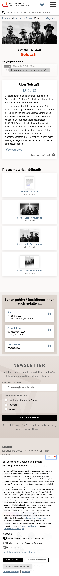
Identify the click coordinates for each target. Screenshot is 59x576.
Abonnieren (29, 417)
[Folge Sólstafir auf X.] (29, 90)
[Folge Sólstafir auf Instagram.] (34, 90)
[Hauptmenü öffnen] (52, 4)
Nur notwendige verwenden (18, 566)
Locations (7, 454)
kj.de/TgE (52, 18)
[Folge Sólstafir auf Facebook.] (24, 90)
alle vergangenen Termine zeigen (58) (28, 70)
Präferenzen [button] (12, 543)
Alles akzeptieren (13, 560)
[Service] (42, 4)
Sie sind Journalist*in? (29, 427)
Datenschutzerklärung (28, 526)
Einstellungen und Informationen (19, 552)
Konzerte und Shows (22, 18)
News (48, 451)
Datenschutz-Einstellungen (36, 518)
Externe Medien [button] (14, 547)
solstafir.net (14, 149)
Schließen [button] (50, 457)
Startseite (6, 18)
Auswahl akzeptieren (37, 560)
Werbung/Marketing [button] (33, 543)
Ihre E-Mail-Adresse (11, 382)
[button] (3, 12)
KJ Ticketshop (32, 450)
